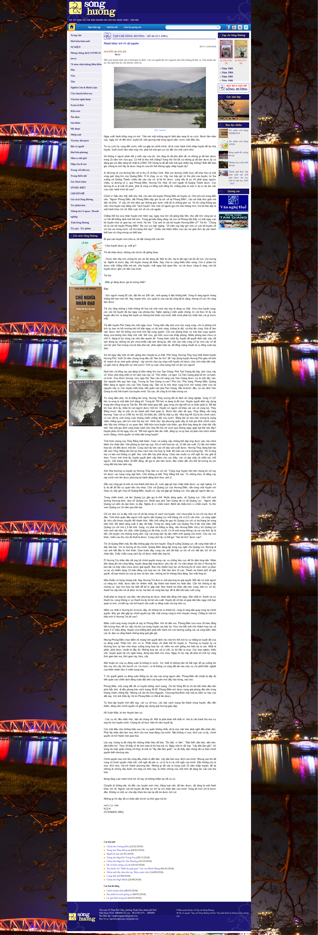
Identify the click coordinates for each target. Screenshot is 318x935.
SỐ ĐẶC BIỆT (78, 187)
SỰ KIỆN (75, 47)
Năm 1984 (227, 72)
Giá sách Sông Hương (82, 199)
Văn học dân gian (80, 140)
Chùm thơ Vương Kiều (118, 846)
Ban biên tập (94, 27)
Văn (73, 75)
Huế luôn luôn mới (80, 41)
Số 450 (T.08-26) (226, 62)
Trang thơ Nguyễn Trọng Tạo (121, 857)
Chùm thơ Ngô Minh (117, 879)
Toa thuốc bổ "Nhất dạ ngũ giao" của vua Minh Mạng (133, 868)
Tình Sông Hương (80, 222)
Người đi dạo (113, 853)
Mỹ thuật (75, 128)
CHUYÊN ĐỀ (78, 193)
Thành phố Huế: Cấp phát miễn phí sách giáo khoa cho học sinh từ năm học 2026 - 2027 (238, 178)
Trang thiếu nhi (79, 175)
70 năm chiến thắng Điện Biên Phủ (86, 67)
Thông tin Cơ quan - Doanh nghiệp (85, 214)
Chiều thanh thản (115, 890)
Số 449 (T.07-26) (241, 62)
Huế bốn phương (79, 152)
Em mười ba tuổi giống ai (119, 894)
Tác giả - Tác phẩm (81, 228)
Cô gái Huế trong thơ (117, 898)
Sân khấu (75, 122)
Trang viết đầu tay (80, 170)
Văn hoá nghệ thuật (81, 99)
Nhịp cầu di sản (78, 164)
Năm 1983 (227, 68)
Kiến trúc (75, 111)
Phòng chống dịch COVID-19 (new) (86, 56)
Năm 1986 (227, 80)
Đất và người (77, 146)
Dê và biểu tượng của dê (119, 864)
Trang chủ (76, 35)
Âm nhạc (75, 117)
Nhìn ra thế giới (79, 158)
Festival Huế (77, 105)
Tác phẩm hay (78, 205)
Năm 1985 (227, 76)
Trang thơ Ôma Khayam (118, 850)
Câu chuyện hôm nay (81, 93)
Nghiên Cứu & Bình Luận (84, 87)
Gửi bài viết (112, 27)
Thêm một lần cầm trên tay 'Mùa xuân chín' (128, 872)
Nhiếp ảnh (76, 134)
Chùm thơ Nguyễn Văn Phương (122, 861)
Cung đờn (111, 875)
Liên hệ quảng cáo (132, 27)
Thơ (73, 81)
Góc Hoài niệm (78, 181)
